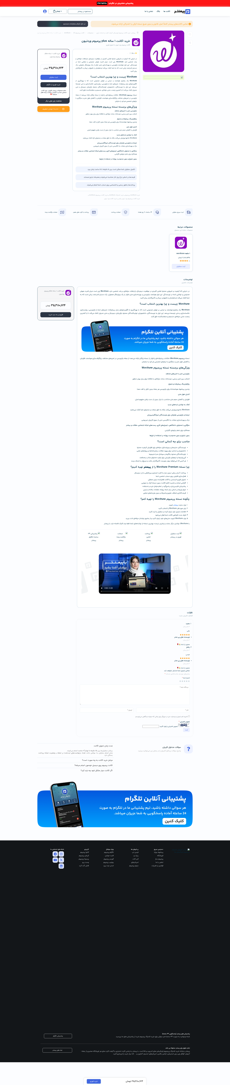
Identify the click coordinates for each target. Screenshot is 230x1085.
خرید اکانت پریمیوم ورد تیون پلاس (129, 199)
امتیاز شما (186, 678)
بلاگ (158, 11)
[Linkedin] (61, 866)
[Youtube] (55, 860)
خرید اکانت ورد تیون (110, 199)
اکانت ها (167, 11)
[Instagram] (61, 854)
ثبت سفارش (53, 77)
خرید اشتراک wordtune (116, 195)
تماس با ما (149, 11)
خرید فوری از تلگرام (53, 85)
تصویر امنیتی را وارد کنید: (168, 726)
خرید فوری (94, 1081)
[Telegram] (55, 854)
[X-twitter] (61, 860)
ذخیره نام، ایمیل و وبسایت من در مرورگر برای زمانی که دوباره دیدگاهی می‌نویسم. (161, 717)
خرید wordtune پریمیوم (132, 195)
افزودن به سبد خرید (56, 315)
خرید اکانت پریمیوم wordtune (98, 195)
